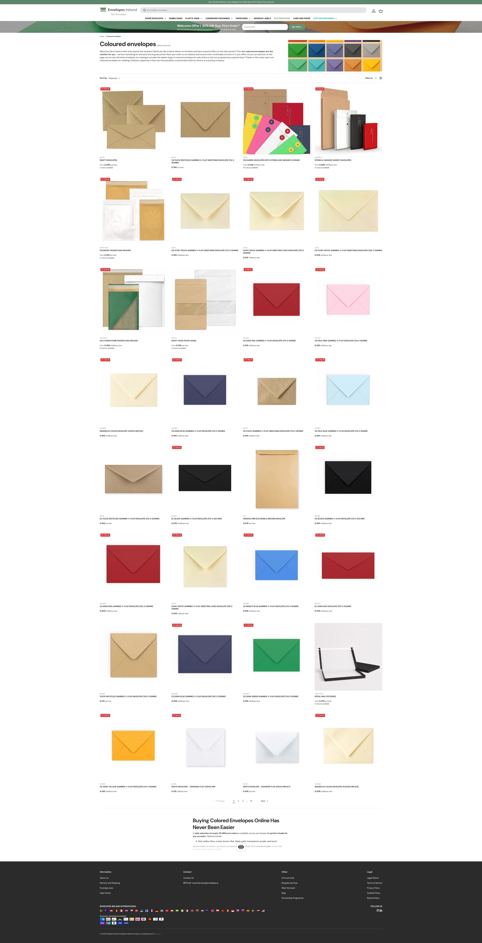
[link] (219, 801)
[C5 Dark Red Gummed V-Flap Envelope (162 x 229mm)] (133, 567)
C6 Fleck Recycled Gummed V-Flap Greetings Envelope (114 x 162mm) (202, 161)
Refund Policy (373, 898)
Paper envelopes (154, 18)
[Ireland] (182, 910)
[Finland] (146, 910)
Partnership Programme (293, 898)
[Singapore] (232, 910)
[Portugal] (222, 910)
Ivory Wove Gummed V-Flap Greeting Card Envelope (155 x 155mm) (201, 607)
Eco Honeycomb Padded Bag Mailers (119, 340)
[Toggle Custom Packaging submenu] (335, 18)
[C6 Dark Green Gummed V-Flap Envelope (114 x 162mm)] (277, 657)
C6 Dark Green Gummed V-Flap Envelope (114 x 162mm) (270, 696)
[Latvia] (192, 910)
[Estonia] (141, 910)
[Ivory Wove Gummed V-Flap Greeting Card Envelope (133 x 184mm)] (277, 211)
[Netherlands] (202, 910)
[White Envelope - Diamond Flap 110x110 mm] (205, 747)
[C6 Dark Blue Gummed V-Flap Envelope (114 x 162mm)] (205, 391)
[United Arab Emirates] (258, 910)
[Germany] (157, 910)
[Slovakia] (237, 910)
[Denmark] (136, 910)
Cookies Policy (373, 893)
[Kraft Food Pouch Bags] (205, 301)
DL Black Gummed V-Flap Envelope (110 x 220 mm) (196, 518)
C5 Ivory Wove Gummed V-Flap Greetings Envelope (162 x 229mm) (348, 250)
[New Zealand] (207, 910)
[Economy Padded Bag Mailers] (133, 211)
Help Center (105, 893)
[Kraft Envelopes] (133, 120)
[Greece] (162, 910)
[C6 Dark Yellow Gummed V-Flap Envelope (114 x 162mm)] (133, 747)
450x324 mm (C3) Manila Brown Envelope (264, 518)
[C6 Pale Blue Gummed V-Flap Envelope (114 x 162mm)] (348, 391)
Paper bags (242, 18)
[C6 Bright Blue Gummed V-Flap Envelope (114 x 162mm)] (277, 567)
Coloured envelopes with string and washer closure (271, 160)
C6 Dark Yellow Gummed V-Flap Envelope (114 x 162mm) (128, 786)
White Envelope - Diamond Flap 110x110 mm (193, 786)
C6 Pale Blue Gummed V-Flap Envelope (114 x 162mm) (341, 431)
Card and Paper (301, 18)
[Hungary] (172, 910)
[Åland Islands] (101, 910)
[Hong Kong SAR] (167, 910)
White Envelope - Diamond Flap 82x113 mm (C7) (266, 786)
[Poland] (217, 910)
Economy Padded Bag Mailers (115, 250)
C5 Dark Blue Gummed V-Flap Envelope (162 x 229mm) (198, 696)
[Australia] (106, 910)
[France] (151, 910)
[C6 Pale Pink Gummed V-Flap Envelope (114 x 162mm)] (348, 301)
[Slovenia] (243, 910)
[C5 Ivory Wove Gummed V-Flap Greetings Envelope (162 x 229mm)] (348, 211)
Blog (284, 893)
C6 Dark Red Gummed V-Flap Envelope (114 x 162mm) (269, 340)
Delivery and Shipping (110, 883)
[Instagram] (378, 910)
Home (102, 36)
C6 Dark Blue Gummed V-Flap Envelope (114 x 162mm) (198, 431)
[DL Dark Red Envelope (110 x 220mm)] (348, 567)
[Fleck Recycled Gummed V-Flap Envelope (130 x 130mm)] (133, 657)
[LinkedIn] (381, 910)
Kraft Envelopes (108, 160)
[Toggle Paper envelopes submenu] (165, 18)
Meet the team (288, 888)
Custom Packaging (323, 18)
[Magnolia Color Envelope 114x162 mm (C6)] (133, 391)
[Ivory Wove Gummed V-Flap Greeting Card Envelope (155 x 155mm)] (205, 567)
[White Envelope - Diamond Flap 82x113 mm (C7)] (277, 747)
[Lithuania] (197, 910)
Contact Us (188, 878)
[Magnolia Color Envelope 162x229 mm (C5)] (348, 747)
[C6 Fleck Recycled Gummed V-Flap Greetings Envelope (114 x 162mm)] (205, 120)
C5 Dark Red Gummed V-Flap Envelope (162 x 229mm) (126, 606)
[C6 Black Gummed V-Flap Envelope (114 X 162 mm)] (348, 479)
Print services (288, 878)
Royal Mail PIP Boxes (325, 696)
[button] (380, 11)
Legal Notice (372, 878)
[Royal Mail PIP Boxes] (348, 657)
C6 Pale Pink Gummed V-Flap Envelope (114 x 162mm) (341, 340)
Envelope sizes (106, 888)
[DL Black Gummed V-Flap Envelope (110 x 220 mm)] (205, 479)
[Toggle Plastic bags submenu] (201, 18)
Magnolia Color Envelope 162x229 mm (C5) (337, 786)
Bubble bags (175, 18)
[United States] (263, 910)
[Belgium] (116, 910)
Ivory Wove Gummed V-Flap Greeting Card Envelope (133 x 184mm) (273, 251)
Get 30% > (297, 27)
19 (251, 801)
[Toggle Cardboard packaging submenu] (231, 18)
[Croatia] (126, 910)
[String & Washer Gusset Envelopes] (348, 120)
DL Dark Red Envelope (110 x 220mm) (333, 606)
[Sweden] (253, 910)
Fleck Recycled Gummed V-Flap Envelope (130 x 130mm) (128, 696)
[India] (177, 910)
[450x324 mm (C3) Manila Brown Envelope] (277, 479)
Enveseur (157, 934)
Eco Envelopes (282, 18)
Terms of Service (374, 883)
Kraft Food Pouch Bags (183, 340)
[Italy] (187, 910)
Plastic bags (192, 18)
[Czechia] (131, 910)
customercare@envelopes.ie (205, 883)
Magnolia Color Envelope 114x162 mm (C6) (121, 431)
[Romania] (227, 910)
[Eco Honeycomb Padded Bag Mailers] (133, 301)
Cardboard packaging (217, 18)
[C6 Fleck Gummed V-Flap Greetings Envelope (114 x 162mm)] (277, 391)
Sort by (103, 78)
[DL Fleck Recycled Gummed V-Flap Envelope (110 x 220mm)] (133, 479)
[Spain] (248, 910)
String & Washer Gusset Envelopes (333, 160)
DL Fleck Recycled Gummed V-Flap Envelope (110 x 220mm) (129, 518)
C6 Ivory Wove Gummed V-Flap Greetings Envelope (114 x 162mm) (204, 250)
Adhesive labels (262, 18)
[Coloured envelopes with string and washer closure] (277, 120)
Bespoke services (290, 883)
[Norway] (212, 910)
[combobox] (253, 10)
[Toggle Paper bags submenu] (249, 18)
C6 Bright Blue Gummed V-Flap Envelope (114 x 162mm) (270, 606)
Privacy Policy (373, 888)
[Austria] (111, 910)
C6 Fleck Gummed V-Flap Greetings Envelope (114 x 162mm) (273, 431)
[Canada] (121, 910)
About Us (104, 878)
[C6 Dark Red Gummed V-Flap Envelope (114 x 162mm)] (277, 301)
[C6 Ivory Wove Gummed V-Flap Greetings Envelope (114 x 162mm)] (205, 211)
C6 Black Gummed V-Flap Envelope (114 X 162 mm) (340, 518)
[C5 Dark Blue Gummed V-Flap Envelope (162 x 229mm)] (205, 657)
